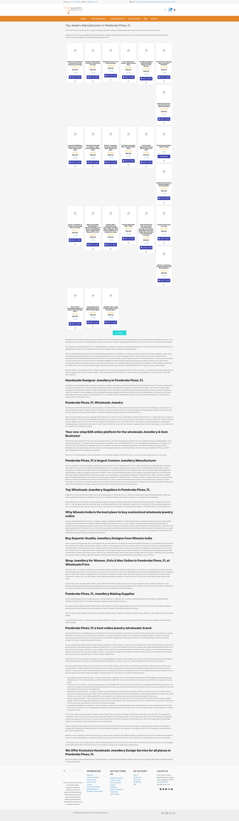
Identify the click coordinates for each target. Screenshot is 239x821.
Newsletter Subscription (95, 791)
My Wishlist (137, 782)
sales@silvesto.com (92, 2)
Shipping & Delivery (116, 778)
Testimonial (114, 792)
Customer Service (93, 777)
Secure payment (115, 782)
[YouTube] (172, 789)
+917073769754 (76, 2)
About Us (90, 775)
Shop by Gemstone (98, 19)
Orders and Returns (93, 787)
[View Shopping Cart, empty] (170, 10)
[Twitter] (163, 789)
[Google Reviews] (169, 789)
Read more (164, 156)
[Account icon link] (175, 10)
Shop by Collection (118, 19)
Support (113, 785)
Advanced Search (92, 789)
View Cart (137, 780)
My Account (137, 777)
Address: (133, 2)
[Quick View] (76, 73)
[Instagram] (166, 789)
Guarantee (113, 787)
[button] (165, 10)
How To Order (114, 794)
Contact (154, 19)
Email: (85, 2)
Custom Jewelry (134, 19)
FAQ (135, 784)
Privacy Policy (91, 780)
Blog (145, 19)
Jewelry (83, 19)
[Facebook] (160, 789)
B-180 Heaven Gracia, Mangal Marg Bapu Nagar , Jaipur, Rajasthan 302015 (156, 2)
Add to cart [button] (76, 77)
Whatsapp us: (68, 2)
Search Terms (91, 782)
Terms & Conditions (116, 789)
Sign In (136, 775)
